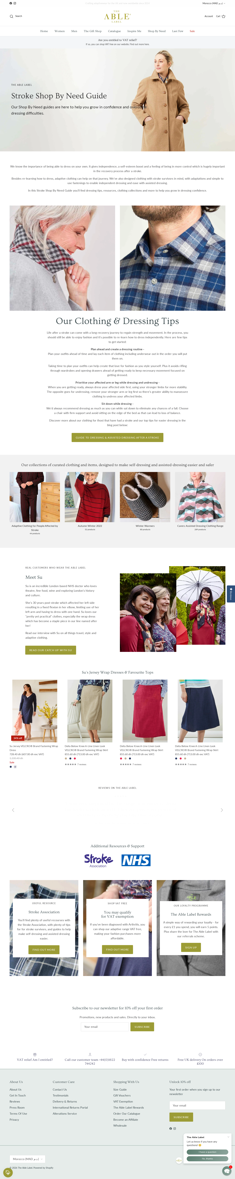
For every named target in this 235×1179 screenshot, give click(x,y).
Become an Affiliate (125, 1119)
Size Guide (120, 1089)
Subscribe (142, 1026)
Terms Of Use (18, 1113)
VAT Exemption (123, 1101)
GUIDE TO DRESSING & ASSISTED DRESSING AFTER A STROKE (117, 437)
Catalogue (114, 31)
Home (44, 31)
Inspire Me (134, 31)
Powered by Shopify (43, 1167)
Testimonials (60, 1095)
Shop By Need (157, 31)
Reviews (15, 1101)
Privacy (14, 1119)
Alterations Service (65, 1113)
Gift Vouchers (122, 1095)
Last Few (177, 31)
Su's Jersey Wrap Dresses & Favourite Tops (117, 672)
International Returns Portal (70, 1107)
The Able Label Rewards (128, 1107)
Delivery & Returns (65, 1101)
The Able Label (25, 1167)
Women (60, 31)
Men (74, 31)
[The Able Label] (117, 16)
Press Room (17, 1107)
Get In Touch (18, 1095)
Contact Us (60, 1089)
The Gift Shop (93, 31)
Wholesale (120, 1125)
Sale (192, 31)
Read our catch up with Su (50, 650)
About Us (15, 1089)
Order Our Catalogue (126, 1113)
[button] (226, 1170)
